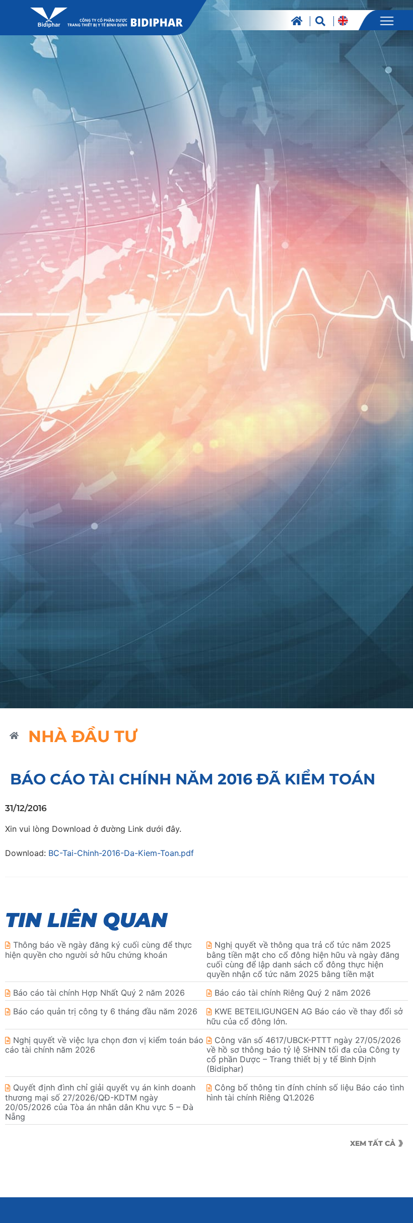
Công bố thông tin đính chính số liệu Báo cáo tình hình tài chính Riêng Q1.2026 (305, 1092)
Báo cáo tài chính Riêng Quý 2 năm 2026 (293, 993)
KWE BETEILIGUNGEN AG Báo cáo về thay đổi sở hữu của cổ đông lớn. (304, 1016)
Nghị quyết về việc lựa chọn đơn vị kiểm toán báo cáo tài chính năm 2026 (104, 1045)
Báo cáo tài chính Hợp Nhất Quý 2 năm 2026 (99, 993)
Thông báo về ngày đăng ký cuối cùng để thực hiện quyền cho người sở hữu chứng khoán (98, 949)
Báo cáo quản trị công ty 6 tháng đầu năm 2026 (105, 1011)
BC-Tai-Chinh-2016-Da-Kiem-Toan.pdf (121, 853)
